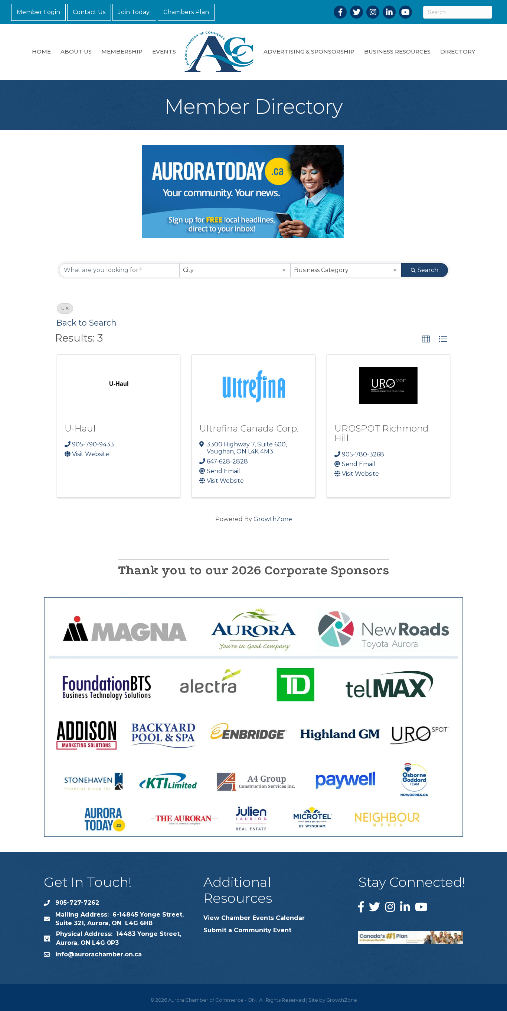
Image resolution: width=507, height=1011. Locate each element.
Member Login (38, 12)
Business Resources (397, 51)
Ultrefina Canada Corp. (248, 428)
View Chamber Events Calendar (254, 917)
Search (428, 270)
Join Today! (134, 12)
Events (164, 51)
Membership (122, 51)
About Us (76, 51)
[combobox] (235, 270)
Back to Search (86, 322)
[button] (426, 339)
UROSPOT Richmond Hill (381, 433)
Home (41, 51)
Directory (457, 51)
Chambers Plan (186, 12)
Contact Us (89, 12)
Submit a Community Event (247, 930)
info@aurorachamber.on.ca (98, 954)
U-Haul (80, 428)
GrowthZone (273, 519)
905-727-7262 (77, 902)
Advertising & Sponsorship (309, 51)
